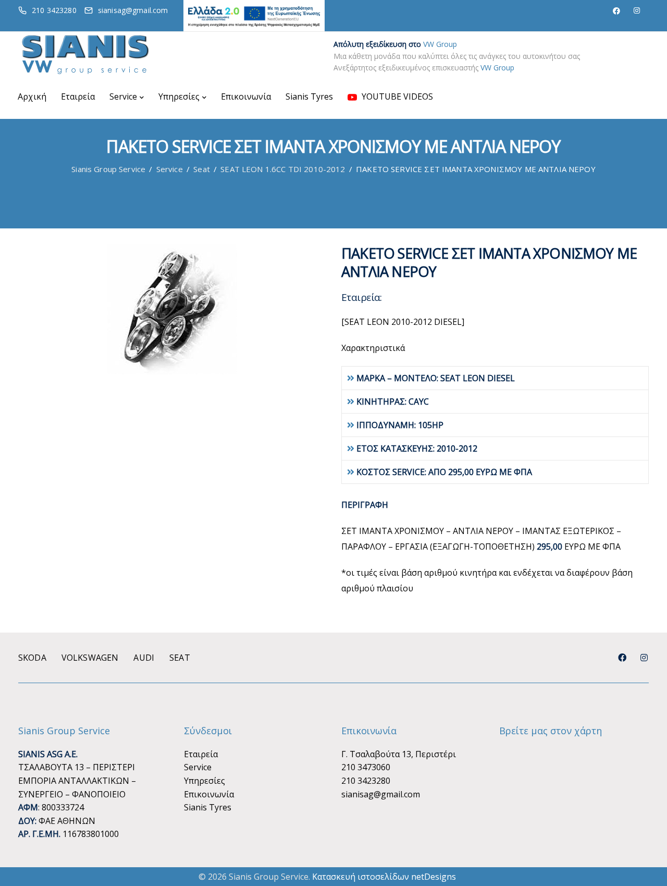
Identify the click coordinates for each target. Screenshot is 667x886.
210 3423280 (365, 780)
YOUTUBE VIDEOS (396, 96)
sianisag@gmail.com (380, 794)
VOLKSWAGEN (90, 657)
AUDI (143, 657)
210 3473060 (365, 767)
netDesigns (433, 876)
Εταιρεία (78, 96)
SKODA (32, 657)
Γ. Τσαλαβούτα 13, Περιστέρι (398, 754)
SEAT (179, 657)
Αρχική (32, 96)
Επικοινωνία (246, 96)
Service (123, 96)
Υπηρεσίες (179, 96)
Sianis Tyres (309, 96)
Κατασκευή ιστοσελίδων (360, 876)
